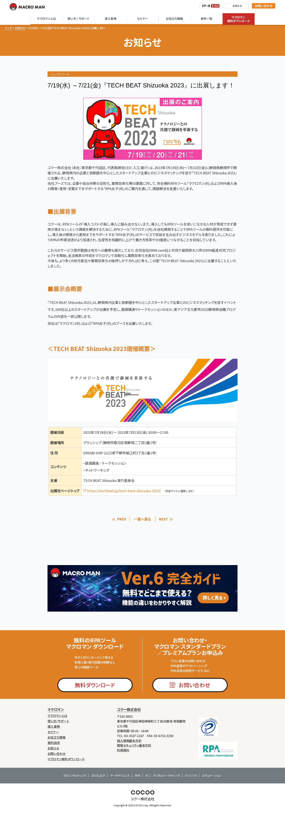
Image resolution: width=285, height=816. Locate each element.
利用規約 (123, 750)
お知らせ (237, 6)
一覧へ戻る (142, 518)
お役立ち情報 (174, 18)
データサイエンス (120, 775)
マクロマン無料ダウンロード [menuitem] (66, 759)
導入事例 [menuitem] (54, 726)
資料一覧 (206, 18)
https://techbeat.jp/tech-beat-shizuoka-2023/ (124, 490)
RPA (137, 775)
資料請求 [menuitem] (54, 742)
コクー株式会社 (129, 709)
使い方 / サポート (78, 18)
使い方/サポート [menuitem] (58, 721)
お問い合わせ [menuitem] (57, 753)
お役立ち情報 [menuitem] (57, 737)
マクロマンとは (46, 18)
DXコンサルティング (75, 775)
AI (146, 775)
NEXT (163, 518)
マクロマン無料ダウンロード (238, 19)
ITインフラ (191, 775)
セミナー (142, 18)
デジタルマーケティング (166, 775)
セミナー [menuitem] (53, 732)
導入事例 (110, 18)
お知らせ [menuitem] (53, 748)
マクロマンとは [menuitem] (57, 715)
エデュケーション (211, 775)
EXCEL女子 (98, 775)
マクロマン (56, 709)
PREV (121, 518)
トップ (8, 28)
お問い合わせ (263, 6)
